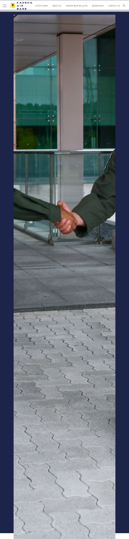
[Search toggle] (125, 6)
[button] (4, 6)
